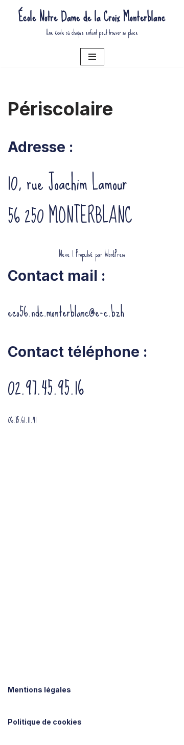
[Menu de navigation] (92, 56)
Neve (64, 254)
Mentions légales (39, 689)
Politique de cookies (45, 721)
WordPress (114, 254)
